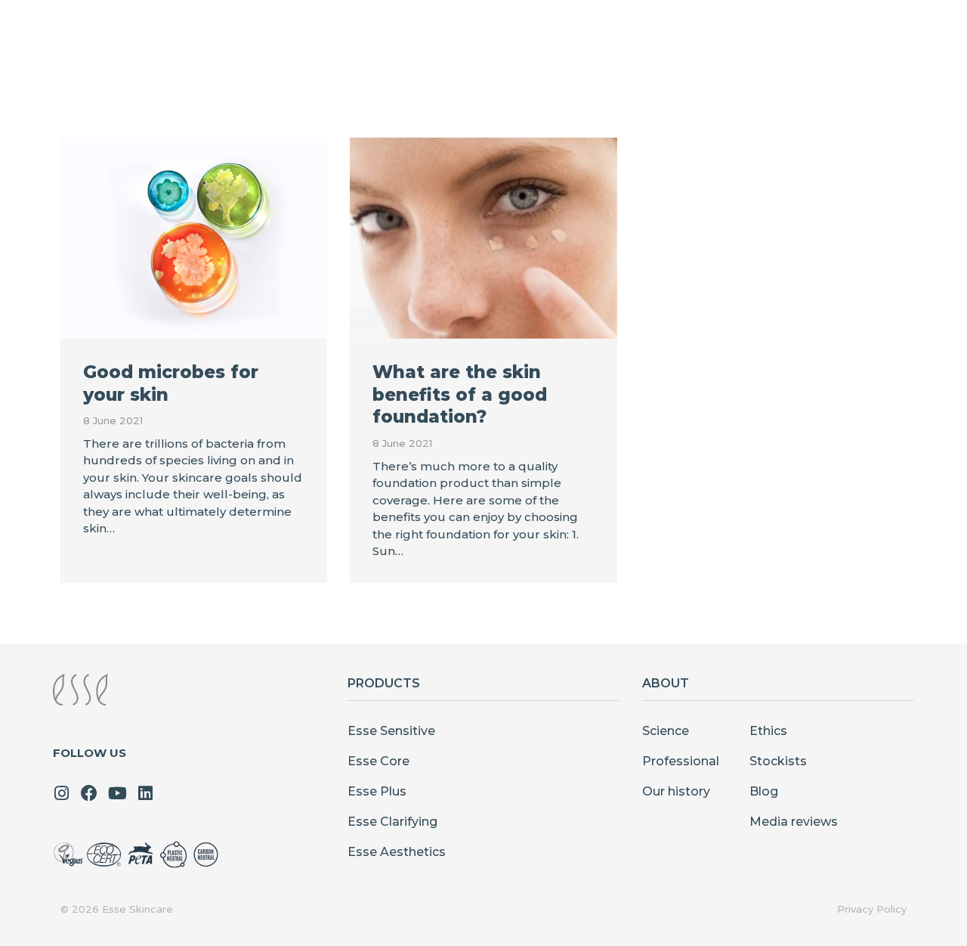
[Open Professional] (725, 38)
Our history (676, 791)
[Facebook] (89, 793)
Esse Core (378, 761)
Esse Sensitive (391, 731)
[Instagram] (61, 793)
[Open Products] (398, 38)
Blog (763, 791)
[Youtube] (117, 793)
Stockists (778, 761)
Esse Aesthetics (397, 852)
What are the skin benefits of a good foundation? (459, 394)
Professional (680, 761)
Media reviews (793, 821)
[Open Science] (605, 38)
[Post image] (193, 238)
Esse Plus (377, 791)
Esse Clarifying (392, 821)
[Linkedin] (145, 793)
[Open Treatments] (515, 38)
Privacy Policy (872, 909)
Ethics (768, 731)
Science (665, 731)
